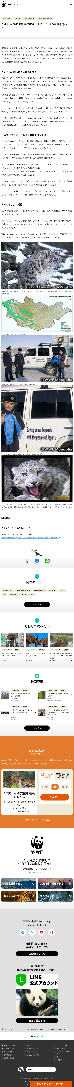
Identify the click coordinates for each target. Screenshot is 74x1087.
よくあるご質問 (33, 1055)
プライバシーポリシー (64, 1053)
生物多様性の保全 (39, 591)
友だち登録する (37, 1020)
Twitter (26, 561)
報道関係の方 (32, 1052)
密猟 (4, 594)
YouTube (41, 932)
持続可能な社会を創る (56, 885)
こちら (48, 820)
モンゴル (62, 591)
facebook (37, 561)
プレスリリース (63, 1046)
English (59, 1060)
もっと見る (37, 604)
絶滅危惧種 (13, 594)
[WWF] (2, 1029)
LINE (47, 561)
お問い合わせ (9, 1058)
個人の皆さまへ (33, 1049)
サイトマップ (62, 1057)
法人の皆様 (8, 1052)
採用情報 (7, 1055)
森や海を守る (56, 898)
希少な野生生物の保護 (45, 19)
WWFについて (10, 1046)
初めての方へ (9, 1049)
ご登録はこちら (37, 953)
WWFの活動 (6, 19)
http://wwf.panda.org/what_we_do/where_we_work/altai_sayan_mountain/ (29, 538)
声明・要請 (61, 1049)
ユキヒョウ (52, 591)
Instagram (51, 932)
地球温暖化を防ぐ (20, 885)
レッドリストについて (27, 594)
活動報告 (17, 19)
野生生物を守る (29, 19)
